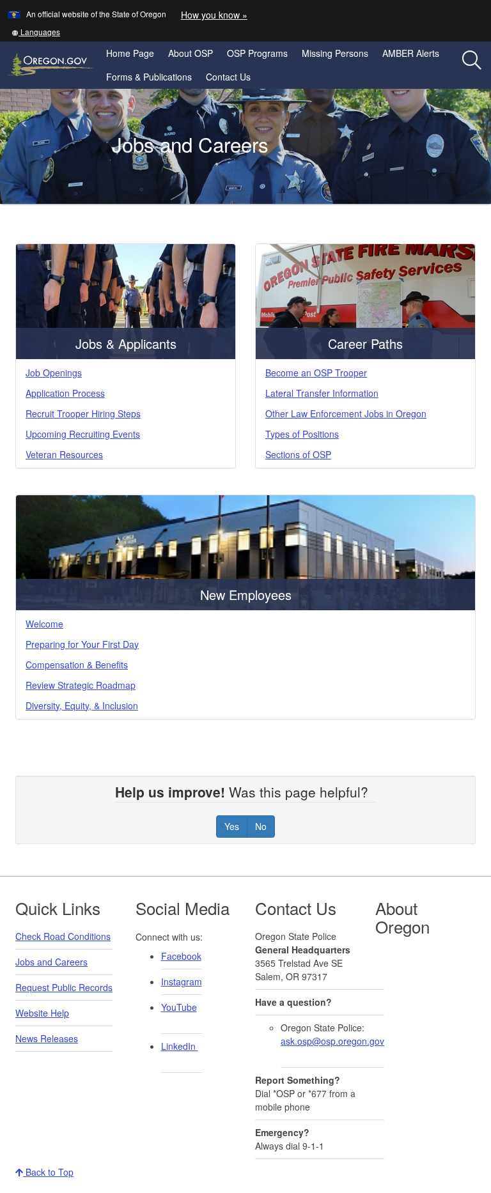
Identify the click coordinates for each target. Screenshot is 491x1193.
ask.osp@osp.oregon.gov (332, 1041)
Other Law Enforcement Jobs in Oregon (345, 413)
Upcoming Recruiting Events (83, 433)
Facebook (181, 956)
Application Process (65, 393)
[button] (36, 31)
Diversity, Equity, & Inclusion (82, 705)
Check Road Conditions (63, 936)
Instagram (181, 981)
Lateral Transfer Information (321, 393)
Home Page (130, 53)
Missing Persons (335, 53)
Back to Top (48, 1172)
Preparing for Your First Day (82, 644)
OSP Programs (257, 53)
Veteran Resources (64, 454)
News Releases (46, 1038)
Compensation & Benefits (77, 664)
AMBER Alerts (410, 53)
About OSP (190, 53)
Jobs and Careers (51, 961)
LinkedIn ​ (179, 1046)
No (261, 826)
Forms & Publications (149, 76)
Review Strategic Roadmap (81, 685)
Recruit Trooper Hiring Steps (83, 413)
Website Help (42, 1012)
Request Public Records (64, 987)
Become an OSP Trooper (316, 372)
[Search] (472, 61)
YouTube (179, 1007)
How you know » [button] (214, 14)
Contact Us (228, 76)
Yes (231, 826)
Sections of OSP (298, 454)
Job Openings (54, 372)
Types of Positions (302, 433)
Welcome (44, 623)
